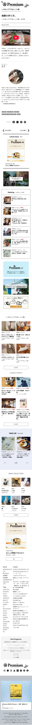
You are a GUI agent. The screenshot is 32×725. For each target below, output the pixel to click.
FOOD (5, 594)
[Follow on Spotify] (21, 670)
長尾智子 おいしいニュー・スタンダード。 (20, 607)
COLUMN (10, 111)
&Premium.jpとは (7, 570)
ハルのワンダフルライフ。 (20, 575)
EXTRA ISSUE (5, 624)
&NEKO (17, 111)
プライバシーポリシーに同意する (16, 648)
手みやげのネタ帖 (17, 604)
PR (4, 632)
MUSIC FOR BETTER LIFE (20, 625)
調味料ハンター (17, 591)
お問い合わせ (25, 722)
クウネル (7, 720)
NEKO (4, 111)
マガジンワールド (7, 722)
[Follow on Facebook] (27, 670)
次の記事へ (23, 130)
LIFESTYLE (6, 589)
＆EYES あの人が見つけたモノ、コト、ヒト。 (20, 572)
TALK (4, 619)
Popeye (11, 720)
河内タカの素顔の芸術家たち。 (21, 619)
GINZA (24, 719)
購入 (14, 559)
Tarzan (15, 720)
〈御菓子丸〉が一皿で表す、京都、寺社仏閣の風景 (21, 586)
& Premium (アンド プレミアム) (16, 4)
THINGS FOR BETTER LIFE (21, 569)
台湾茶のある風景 (17, 598)
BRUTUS (7, 719)
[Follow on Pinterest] (24, 670)
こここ (22, 720)
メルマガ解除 (16, 657)
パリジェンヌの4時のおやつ (20, 594)
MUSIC (5, 611)
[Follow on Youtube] (14, 670)
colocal (18, 720)
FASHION (6, 591)
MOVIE (5, 613)
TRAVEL (5, 596)
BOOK (5, 615)
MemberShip (7, 580)
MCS (25, 720)
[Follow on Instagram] (4, 670)
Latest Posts (16, 373)
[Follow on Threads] (11, 670)
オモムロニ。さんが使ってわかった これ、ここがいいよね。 (21, 582)
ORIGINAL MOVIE (6, 628)
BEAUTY (5, 600)
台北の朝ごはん (17, 600)
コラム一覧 (16, 627)
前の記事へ (8, 130)
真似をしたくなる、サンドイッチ (21, 578)
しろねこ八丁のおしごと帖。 (11, 9)
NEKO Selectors (16, 473)
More (16, 367)
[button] (5, 462)
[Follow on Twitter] (7, 670)
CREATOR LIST (6, 583)
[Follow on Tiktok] (17, 670)
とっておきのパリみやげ (19, 596)
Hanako (28, 719)
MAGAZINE (6, 621)
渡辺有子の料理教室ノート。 (20, 610)
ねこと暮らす (16, 621)
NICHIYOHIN (7, 609)
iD (3, 606)
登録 (16, 654)
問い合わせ (6, 573)
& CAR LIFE (16, 623)
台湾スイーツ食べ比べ (18, 602)
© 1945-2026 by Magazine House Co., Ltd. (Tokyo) (15, 716)
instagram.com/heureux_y (9, 103)
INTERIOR (6, 598)
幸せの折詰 (16, 589)
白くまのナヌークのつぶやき (20, 617)
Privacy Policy (19, 722)
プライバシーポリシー (17, 650)
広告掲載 (5, 577)
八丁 (4, 65)
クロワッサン (19, 719)
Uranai (5, 617)
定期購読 (5, 575)
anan (3, 719)
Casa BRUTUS (13, 719)
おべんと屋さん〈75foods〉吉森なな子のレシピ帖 (21, 613)
